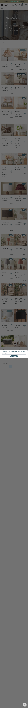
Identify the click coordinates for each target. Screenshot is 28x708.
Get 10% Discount (14, 356)
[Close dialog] (27, 350)
